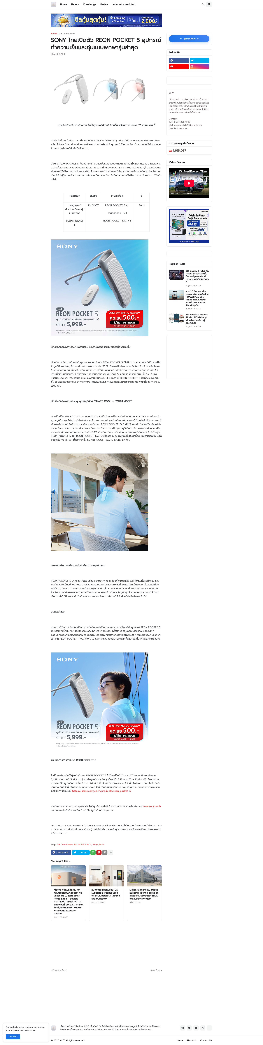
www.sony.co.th (152, 806)
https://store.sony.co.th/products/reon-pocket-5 (101, 791)
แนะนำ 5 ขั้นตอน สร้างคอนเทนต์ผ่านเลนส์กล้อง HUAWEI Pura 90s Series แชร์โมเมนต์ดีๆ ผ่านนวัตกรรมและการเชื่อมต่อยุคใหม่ (197, 298)
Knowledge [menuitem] (89, 4)
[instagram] (200, 66)
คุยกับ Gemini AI (189, 38)
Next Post (155, 970)
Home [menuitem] (63, 4)
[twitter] (200, 60)
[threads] (209, 1028)
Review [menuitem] (104, 4)
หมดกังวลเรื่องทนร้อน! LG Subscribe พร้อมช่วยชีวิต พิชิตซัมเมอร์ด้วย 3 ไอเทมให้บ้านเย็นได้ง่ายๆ (105, 894)
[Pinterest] (99, 852)
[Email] (104, 852)
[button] (203, 4)
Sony (95, 844)
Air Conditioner (67, 34)
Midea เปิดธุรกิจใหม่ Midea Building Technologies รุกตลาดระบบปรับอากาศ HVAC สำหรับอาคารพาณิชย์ (144, 894)
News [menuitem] (74, 4)
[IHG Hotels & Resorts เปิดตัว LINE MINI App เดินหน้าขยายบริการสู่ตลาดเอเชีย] (176, 318)
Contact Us (206, 1040)
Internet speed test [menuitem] (124, 4)
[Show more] (110, 852)
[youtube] (179, 66)
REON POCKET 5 (82, 844)
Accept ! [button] (13, 1036)
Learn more (29, 1030)
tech (101, 844)
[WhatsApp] (93, 852)
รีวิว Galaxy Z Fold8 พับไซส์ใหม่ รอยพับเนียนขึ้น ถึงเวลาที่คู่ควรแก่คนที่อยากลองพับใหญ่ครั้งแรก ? (197, 277)
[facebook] (179, 60)
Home (54, 34)
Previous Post (60, 970)
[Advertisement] (125, 944)
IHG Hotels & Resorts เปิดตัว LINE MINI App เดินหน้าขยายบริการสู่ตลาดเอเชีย (197, 318)
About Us (191, 1040)
